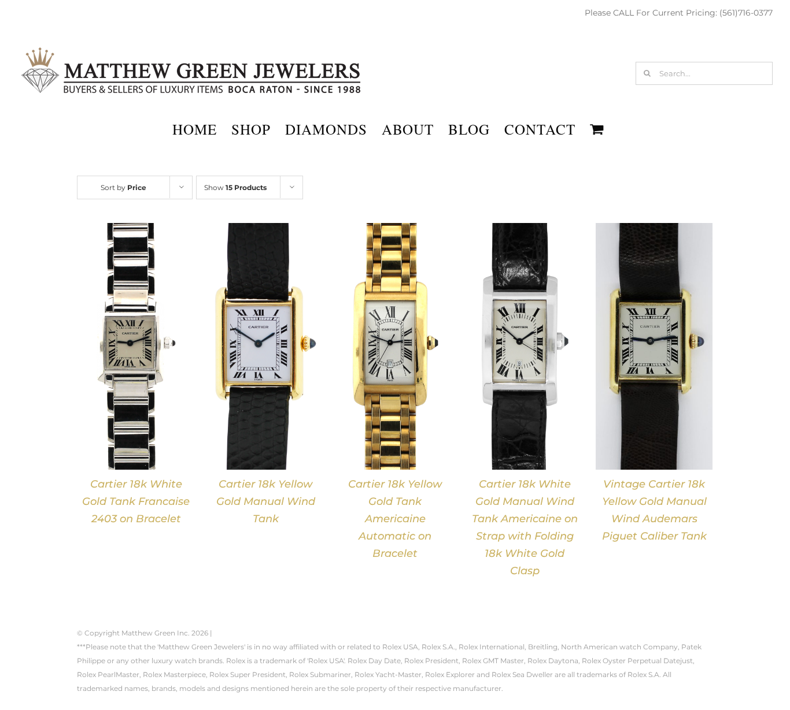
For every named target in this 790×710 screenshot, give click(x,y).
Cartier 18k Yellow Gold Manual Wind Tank (265, 501)
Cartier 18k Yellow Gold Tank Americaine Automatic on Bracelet (395, 519)
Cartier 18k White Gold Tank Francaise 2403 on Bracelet (136, 501)
